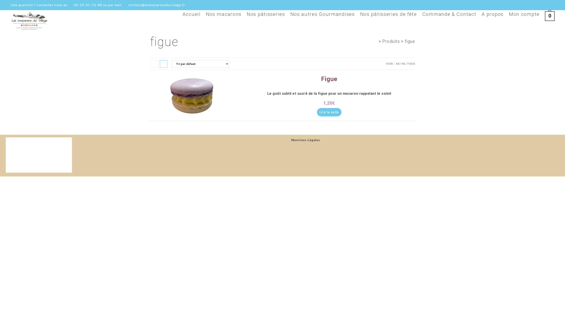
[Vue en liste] (163, 64)
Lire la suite (329, 112)
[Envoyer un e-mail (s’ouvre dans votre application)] (551, 5)
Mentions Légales (305, 140)
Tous (411, 63)
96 (403, 63)
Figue (329, 79)
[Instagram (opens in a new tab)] (544, 5)
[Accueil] (375, 41)
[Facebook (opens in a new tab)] (538, 5)
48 (397, 63)
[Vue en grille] (154, 64)
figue (410, 41)
